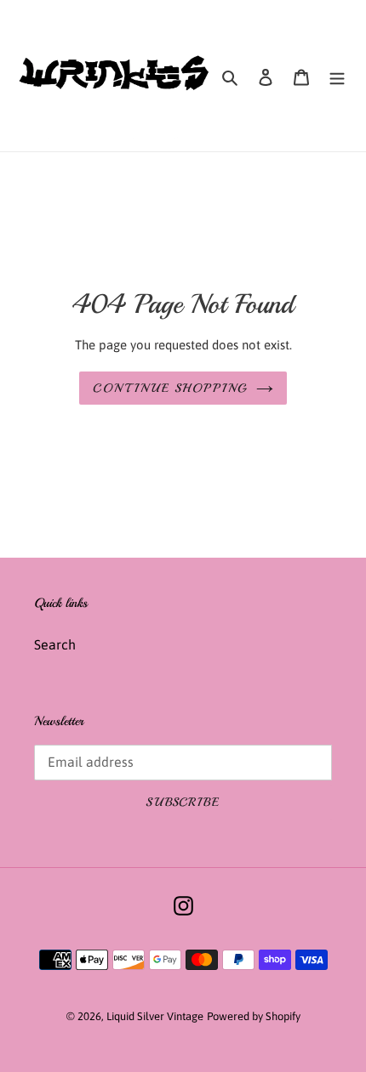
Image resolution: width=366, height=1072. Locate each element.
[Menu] (337, 75)
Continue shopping (170, 388)
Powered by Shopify (253, 1016)
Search (55, 644)
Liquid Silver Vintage (154, 1016)
